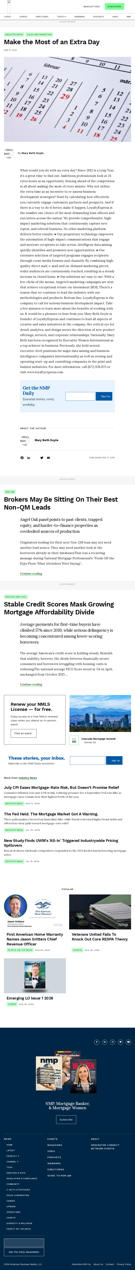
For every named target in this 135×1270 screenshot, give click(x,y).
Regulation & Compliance (22, 1178)
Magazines (54, 1145)
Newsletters (92, 6)
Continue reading (31, 573)
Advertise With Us (81, 1264)
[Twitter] (42, 458)
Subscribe (115, 6)
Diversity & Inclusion (19, 1223)
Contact (110, 1264)
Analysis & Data (16, 1173)
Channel (12, 1162)
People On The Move (20, 950)
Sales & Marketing (18, 1195)
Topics (61, 16)
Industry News (14, 34)
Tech (9, 1167)
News (7, 1139)
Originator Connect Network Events (105, 1147)
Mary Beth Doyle (33, 153)
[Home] (9, 6)
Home (10, 1145)
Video (115, 16)
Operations (13, 1212)
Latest (7, 16)
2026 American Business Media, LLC (23, 1264)
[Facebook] (22, 458)
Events (23, 16)
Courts (77, 950)
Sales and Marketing (39, 34)
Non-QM (9, 492)
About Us (98, 1264)
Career (12, 1004)
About (95, 1139)
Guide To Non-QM (59, 1175)
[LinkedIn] (29, 458)
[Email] (48, 458)
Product (12, 1156)
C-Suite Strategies (18, 1190)
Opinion (11, 1206)
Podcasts (98, 16)
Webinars (79, 16)
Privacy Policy (124, 1264)
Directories (42, 16)
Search (128, 7)
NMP (129, 16)
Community (13, 1184)
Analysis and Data (16, 597)
